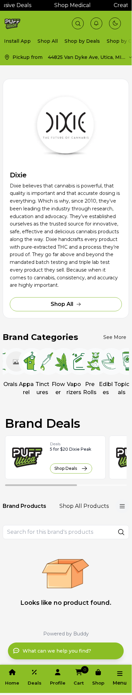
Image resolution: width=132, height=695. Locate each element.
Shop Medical (70, 5)
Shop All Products (84, 506)
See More (114, 337)
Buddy (81, 634)
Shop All (62, 304)
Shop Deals (65, 468)
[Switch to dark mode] (115, 23)
